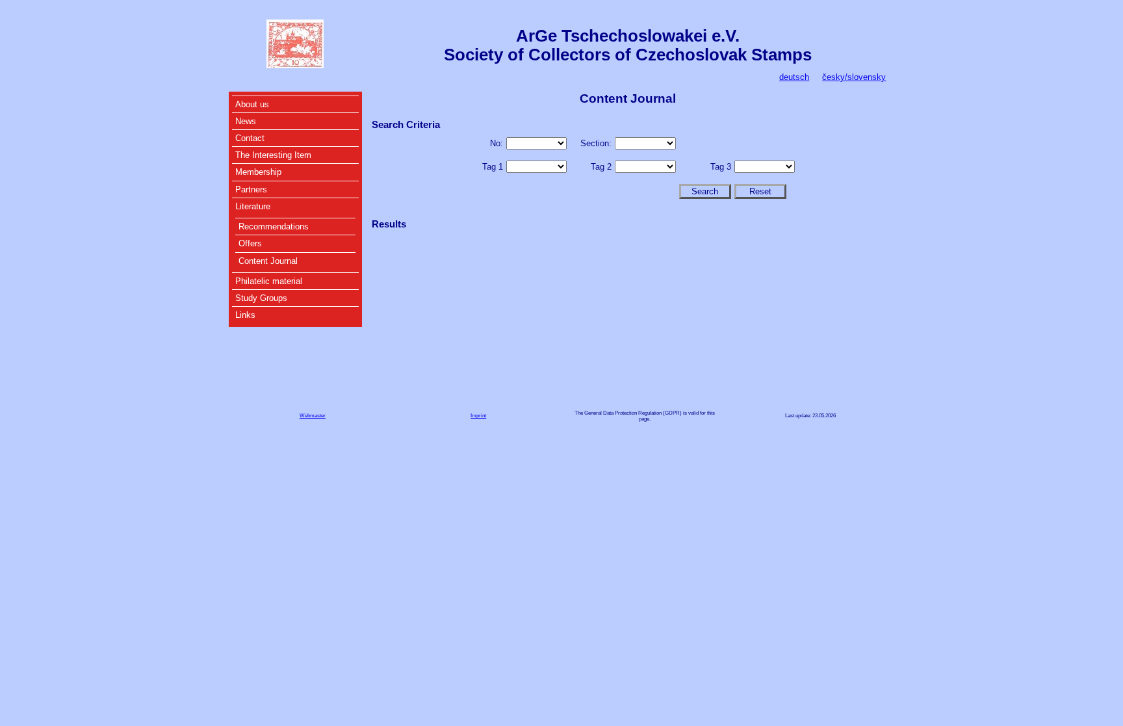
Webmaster (313, 416)
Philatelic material (268, 281)
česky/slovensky (854, 77)
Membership (258, 172)
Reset (760, 191)
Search (704, 191)
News (245, 121)
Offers (250, 243)
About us (252, 104)
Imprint (478, 416)
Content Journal (268, 261)
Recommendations (274, 226)
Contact (250, 138)
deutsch (794, 77)
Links (245, 315)
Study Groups (261, 298)
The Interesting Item (273, 155)
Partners (251, 189)
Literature (252, 206)
